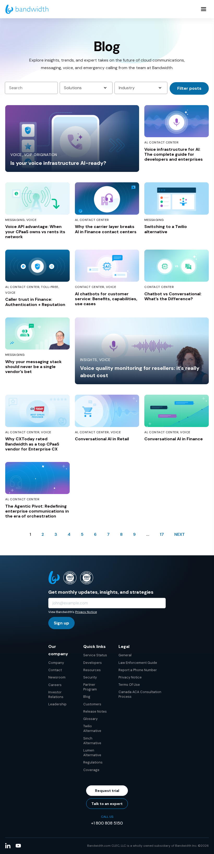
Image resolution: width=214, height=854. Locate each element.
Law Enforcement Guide (137, 662)
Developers (92, 662)
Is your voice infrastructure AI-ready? (58, 163)
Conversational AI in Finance (173, 439)
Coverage (91, 770)
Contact (55, 670)
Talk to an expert (107, 803)
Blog (86, 696)
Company (56, 662)
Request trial (107, 790)
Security (90, 677)
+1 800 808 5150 (107, 823)
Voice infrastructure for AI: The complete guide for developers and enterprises (173, 154)
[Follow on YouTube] (18, 845)
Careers (55, 685)
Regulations (93, 762)
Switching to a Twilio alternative (165, 229)
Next (179, 534)
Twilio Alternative (92, 728)
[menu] (203, 9)
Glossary (90, 719)
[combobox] (86, 88)
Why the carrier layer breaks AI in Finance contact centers (105, 229)
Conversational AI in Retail (102, 439)
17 (162, 534)
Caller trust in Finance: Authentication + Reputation (35, 302)
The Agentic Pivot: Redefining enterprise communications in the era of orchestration (37, 511)
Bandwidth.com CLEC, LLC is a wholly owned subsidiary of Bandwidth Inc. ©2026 (148, 846)
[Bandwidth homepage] (27, 9)
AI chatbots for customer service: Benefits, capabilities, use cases (106, 298)
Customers (92, 704)
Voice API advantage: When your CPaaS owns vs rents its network (35, 231)
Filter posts (189, 88)
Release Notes (95, 711)
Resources (92, 670)
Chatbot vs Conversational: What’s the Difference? (172, 296)
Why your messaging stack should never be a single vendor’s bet (33, 366)
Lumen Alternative (92, 752)
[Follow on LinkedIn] (7, 845)
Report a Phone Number (137, 670)
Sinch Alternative (92, 740)
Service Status (95, 655)
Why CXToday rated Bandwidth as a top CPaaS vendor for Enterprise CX (32, 444)
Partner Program (90, 686)
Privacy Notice (86, 612)
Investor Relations (55, 694)
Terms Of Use (129, 684)
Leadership (57, 704)
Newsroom (57, 677)
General (125, 655)
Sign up (61, 623)
